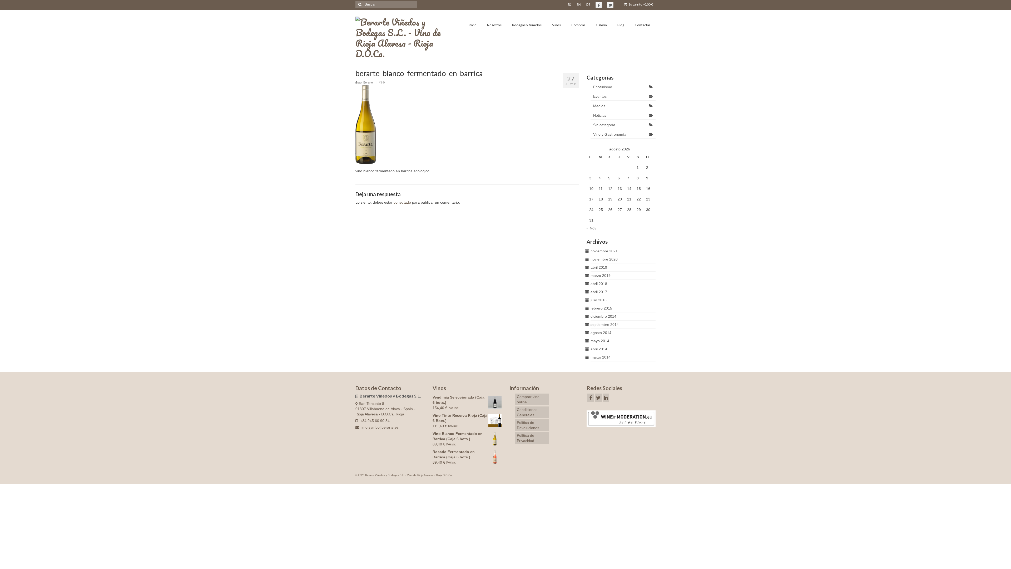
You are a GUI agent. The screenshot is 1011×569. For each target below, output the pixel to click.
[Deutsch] (588, 4)
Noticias (599, 115)
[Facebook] (590, 398)
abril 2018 (599, 284)
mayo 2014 (600, 341)
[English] (578, 4)
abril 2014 (599, 349)
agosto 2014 (601, 333)
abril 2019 (599, 267)
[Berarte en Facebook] (598, 5)
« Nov (591, 228)
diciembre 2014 (603, 316)
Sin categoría (604, 125)
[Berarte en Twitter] (610, 5)
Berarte (368, 82)
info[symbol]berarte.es (379, 427)
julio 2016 (599, 300)
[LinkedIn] (606, 398)
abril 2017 (599, 292)
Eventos (600, 96)
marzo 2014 (601, 357)
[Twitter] (598, 398)
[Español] (569, 4)
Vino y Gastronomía (609, 134)
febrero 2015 (601, 308)
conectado (402, 202)
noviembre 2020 (604, 259)
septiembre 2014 (605, 324)
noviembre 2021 (604, 251)
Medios (599, 106)
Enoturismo (602, 87)
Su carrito (640, 4)
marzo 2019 (601, 275)
